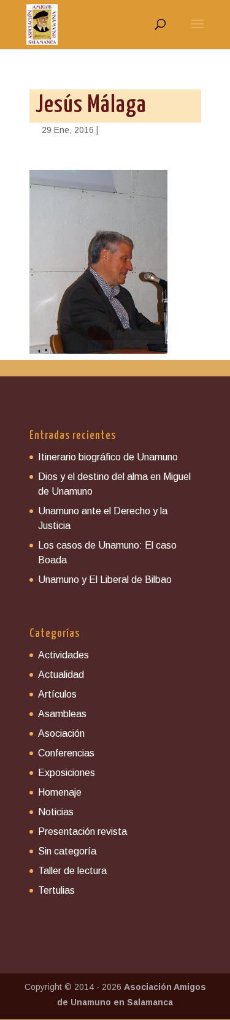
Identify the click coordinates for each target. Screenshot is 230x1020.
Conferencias (66, 753)
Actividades (63, 655)
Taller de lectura (72, 871)
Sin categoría (67, 851)
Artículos (57, 694)
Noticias (56, 812)
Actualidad (61, 674)
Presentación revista (82, 831)
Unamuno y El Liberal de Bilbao (105, 579)
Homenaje (60, 792)
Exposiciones (66, 772)
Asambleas (62, 714)
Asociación (61, 733)
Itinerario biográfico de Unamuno (108, 457)
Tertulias (56, 890)
